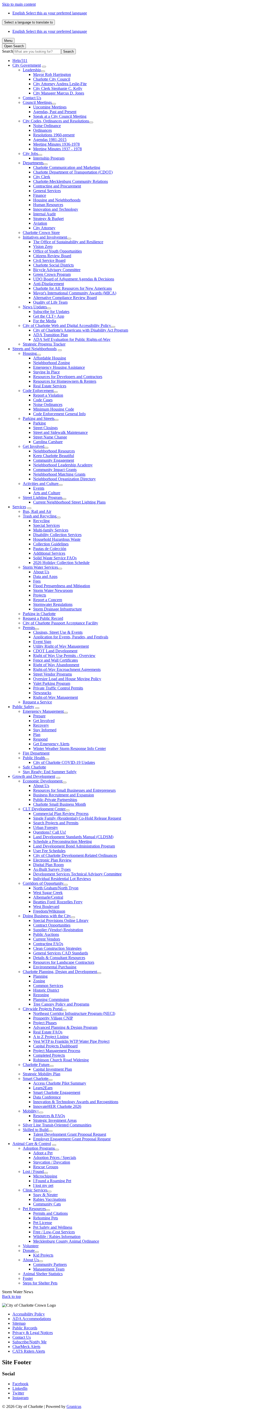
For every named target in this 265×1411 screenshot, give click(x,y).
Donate (29, 1250)
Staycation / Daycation (51, 1162)
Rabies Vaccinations (49, 1199)
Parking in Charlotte (39, 614)
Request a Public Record (43, 618)
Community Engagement (53, 460)
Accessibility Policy (28, 1314)
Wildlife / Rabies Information (56, 1236)
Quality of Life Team (50, 302)
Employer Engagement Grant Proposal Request (72, 1139)
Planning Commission (51, 999)
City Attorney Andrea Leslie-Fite (60, 84)
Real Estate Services (49, 386)
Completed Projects (49, 1055)
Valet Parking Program (51, 683)
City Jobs (30, 153)
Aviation (40, 223)
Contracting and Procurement (57, 186)
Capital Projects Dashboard (55, 1046)
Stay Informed (44, 730)
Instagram (20, 1398)
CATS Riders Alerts (28, 1351)
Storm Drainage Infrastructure (57, 609)
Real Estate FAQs (47, 1032)
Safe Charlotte (34, 767)
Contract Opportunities (51, 925)
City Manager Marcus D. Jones (58, 93)
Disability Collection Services (57, 534)
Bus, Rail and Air (37, 511)
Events (38, 488)
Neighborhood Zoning (51, 362)
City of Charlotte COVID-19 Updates (64, 762)
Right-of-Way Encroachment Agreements (67, 669)
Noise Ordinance (47, 125)
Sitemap (19, 1323)
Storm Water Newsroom (53, 590)
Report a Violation (48, 395)
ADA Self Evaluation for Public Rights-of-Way (72, 339)
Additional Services (49, 553)
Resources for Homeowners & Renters (64, 381)
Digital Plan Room (48, 865)
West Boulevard (46, 906)
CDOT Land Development (55, 651)
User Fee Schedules (49, 851)
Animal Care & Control (31, 1143)
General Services (47, 191)
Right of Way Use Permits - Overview (64, 655)
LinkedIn (19, 1388)
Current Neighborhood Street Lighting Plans (69, 502)
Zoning (39, 981)
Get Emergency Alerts (51, 744)
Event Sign (42, 641)
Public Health (34, 758)
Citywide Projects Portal (42, 1009)
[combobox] (28, 22)
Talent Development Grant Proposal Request (69, 1134)
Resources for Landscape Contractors (63, 962)
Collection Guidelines (51, 544)
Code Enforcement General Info (59, 414)
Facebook (20, 1384)
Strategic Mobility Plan (41, 1074)
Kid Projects (43, 1255)
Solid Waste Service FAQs (55, 558)
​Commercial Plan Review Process (61, 813)
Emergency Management (43, 711)
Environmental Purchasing (54, 967)
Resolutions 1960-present (54, 135)
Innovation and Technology (55, 209)
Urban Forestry (45, 827)
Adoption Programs (39, 1148)
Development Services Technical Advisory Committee (77, 874)
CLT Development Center (44, 809)
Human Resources (48, 204)
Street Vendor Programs (52, 674)
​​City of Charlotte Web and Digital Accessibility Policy (67, 325)
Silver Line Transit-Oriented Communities (57, 1125)
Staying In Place (46, 372)
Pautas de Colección (49, 548)
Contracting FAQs (48, 944)
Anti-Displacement (48, 283)
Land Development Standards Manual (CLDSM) (73, 837)
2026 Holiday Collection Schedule (61, 562)
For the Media (44, 321)
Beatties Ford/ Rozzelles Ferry (58, 902)
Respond (40, 739)
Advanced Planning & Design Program (65, 1027)
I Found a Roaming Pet (52, 1181)
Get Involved (33, 446)
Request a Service (37, 702)
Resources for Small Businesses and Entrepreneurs (74, 790)
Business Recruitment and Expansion (63, 795)
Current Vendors (46, 939)
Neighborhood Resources (54, 451)
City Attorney (44, 228)
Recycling (41, 521)
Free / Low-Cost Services (54, 1232)
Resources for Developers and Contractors (67, 376)
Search (7, 51)
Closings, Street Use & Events (58, 632)
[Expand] (44, 66)
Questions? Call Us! (49, 832)
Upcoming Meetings (50, 107)
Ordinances (42, 130)
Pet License (42, 1222)
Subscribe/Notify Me (29, 1342)
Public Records (24, 1328)
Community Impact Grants (55, 469)
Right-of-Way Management (55, 697)
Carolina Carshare (48, 442)
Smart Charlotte (35, 1078)
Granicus (74, 1406)
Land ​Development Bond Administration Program (74, 846)
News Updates (35, 307)
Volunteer (31, 1246)
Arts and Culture (46, 493)
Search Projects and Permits (55, 823)
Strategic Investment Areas (55, 1120)
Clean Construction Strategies (57, 948)
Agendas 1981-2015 (50, 139)
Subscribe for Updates (51, 311)
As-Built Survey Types (52, 869)
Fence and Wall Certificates (55, 660)
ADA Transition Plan (50, 335)
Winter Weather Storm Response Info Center (69, 748)
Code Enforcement (38, 390)
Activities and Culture (40, 483)
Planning (40, 976)
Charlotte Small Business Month (59, 804)
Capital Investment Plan (52, 1069)
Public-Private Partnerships (55, 799)
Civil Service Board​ (49, 260)
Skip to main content (19, 4)
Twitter (18, 1393)
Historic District (46, 990)
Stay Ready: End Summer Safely (50, 772)
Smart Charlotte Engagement (56, 1092)
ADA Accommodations (31, 1318)
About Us (41, 572)
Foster (28, 1278)
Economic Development (42, 781)
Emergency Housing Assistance (59, 367)
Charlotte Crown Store (41, 232)
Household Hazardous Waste (56, 539)
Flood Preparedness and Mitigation (61, 586)
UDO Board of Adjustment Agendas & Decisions (73, 279)
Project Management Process (56, 1050)
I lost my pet (43, 1185)
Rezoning (41, 995)
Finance (39, 195)
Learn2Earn (43, 1088)
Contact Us (32, 98)
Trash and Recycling (39, 516)
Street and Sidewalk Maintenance (60, 432)
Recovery (41, 725)
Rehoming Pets (45, 1218)
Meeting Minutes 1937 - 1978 (57, 149)
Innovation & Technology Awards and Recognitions (75, 1102)
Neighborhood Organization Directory (64, 479)
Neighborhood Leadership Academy (63, 465)
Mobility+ (31, 1111)
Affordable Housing (49, 358)
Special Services (46, 525)
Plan (36, 734)
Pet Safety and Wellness (52, 1227)
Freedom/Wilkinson (49, 911)
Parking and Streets (38, 418)
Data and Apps (45, 576)
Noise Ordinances (47, 404)
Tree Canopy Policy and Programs (61, 1004)
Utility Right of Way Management (61, 646)
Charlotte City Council (51, 79)
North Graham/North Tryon (55, 888)
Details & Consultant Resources (59, 957)
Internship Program (48, 158)
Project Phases (45, 1023)
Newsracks (42, 693)
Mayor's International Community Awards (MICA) (74, 293)
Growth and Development (33, 776)
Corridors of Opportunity (43, 883)
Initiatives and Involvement (45, 237)
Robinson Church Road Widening (61, 1060)
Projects (39, 595)
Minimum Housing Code (53, 409)
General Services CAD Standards (60, 953)
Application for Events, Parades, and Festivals (70, 637)
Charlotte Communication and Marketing (66, 167)
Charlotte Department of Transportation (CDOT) (73, 172)
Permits (29, 627)
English (49, 13)
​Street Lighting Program (42, 497)
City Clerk (41, 177)
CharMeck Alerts (26, 1346)
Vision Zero (43, 246)
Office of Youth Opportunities (57, 251)
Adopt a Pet (43, 1153)
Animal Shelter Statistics (43, 1274)
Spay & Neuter (45, 1195)
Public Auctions (46, 934)
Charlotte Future (36, 1064)
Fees (37, 581)
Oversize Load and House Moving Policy (67, 679)
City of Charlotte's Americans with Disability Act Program (80, 330)
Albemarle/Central (48, 897)
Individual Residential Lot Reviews (62, 878)
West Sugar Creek (48, 892)
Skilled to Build (35, 1129)
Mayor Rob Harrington (52, 74)
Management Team (48, 1269)
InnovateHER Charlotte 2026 (57, 1106)
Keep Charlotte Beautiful (53, 455)
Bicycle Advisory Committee (56, 270)
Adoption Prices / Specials (54, 1157)
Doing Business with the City (47, 916)
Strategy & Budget (48, 218)
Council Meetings (37, 102)
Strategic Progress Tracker (44, 344)
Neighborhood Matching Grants (59, 474)
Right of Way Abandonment (56, 665)
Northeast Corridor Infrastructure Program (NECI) (74, 1013)
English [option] (49, 31)
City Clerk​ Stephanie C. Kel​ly (57, 88)
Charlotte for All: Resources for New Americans (72, 288)
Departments (33, 163)
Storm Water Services (40, 567)
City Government (26, 65)
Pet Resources (34, 1208)
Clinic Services (35, 1190)
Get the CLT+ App (48, 316)
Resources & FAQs (49, 1116)
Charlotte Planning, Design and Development (60, 971)
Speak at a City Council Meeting (59, 116)
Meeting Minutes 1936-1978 (56, 144)
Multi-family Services (50, 530)
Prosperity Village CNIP (53, 1018)
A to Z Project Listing (51, 1036)
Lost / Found (33, 1171)
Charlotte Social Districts (53, 265)
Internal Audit (44, 214)
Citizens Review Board (52, 256)
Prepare (39, 716)
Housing (30, 353)
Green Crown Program (52, 274)
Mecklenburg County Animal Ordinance (66, 1241)
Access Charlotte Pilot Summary (59, 1083)
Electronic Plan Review (52, 860)
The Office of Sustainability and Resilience (68, 242)
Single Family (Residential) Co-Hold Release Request (77, 818)
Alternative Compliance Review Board (65, 297)
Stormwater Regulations (52, 604)
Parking (39, 423)
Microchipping (45, 1176)
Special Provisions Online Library (61, 920)
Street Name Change (50, 437)
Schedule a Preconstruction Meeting (62, 841)
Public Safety (23, 706)
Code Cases (43, 400)
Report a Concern (47, 600)
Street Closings (45, 428)
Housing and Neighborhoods (56, 200)
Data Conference (47, 1097)
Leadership (32, 70)
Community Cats (47, 1204)
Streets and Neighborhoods (34, 349)
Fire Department (36, 753)
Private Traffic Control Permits (58, 688)
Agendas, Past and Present (54, 111)
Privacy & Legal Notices (32, 1332)
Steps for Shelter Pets (40, 1283)
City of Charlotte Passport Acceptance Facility (60, 623)
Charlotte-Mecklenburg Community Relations (70, 181)
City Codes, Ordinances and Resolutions (56, 121)
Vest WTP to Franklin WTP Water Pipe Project (71, 1041)
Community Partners (50, 1264)
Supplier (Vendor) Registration (58, 930)
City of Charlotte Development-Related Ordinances (75, 855)
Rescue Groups (45, 1167)
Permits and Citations (50, 1213)
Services (19, 507)
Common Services (48, 985)
